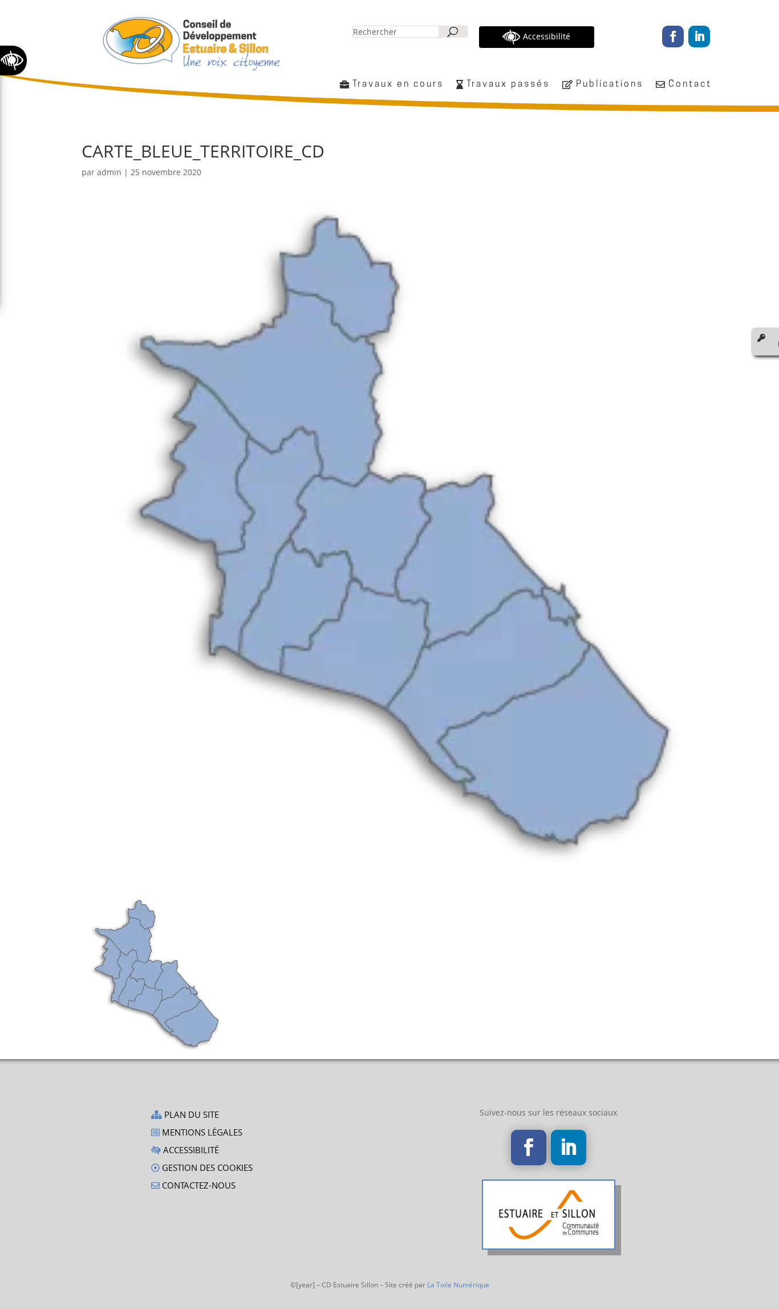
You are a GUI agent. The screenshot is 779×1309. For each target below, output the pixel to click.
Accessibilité (190, 1151)
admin (109, 172)
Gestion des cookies (206, 1168)
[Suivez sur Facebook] (673, 36)
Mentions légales (201, 1133)
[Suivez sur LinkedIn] (699, 36)
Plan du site (190, 1115)
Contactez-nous (198, 1186)
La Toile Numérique (458, 1285)
